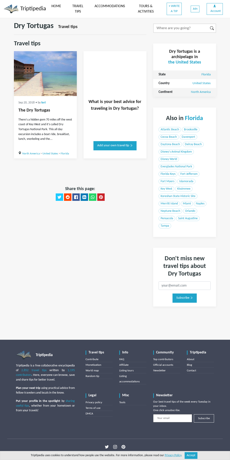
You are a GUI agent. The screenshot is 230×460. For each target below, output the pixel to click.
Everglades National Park (176, 166)
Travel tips (67, 27)
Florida (65, 153)
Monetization (93, 365)
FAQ (121, 359)
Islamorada (186, 181)
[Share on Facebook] (76, 197)
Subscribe (183, 298)
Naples (200, 203)
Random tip (92, 376)
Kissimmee (183, 188)
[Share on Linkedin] (84, 197)
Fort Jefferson (188, 174)
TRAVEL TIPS (77, 8)
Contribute (92, 359)
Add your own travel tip (113, 145)
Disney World (169, 159)
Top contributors (163, 359)
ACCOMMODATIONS (110, 6)
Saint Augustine (188, 218)
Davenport (188, 137)
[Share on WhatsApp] (92, 197)
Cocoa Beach (169, 137)
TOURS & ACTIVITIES (146, 8)
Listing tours (126, 370)
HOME (56, 6)
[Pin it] (101, 197)
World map (92, 370)
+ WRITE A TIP (174, 8)
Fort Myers (167, 181)
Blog (189, 365)
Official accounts (163, 365)
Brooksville (190, 129)
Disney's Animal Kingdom (176, 151)
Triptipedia (32, 9)
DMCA (89, 413)
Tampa (165, 225)
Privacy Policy (173, 455)
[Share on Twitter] (59, 197)
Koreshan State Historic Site (178, 196)
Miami (187, 203)
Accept (191, 455)
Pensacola (167, 218)
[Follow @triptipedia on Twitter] (107, 446)
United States (50, 153)
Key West (166, 188)
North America (31, 153)
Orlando (190, 211)
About (190, 359)
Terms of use (93, 408)
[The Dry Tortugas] (45, 73)
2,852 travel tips (33, 370)
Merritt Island (169, 203)
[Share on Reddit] (67, 197)
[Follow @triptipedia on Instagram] (115, 446)
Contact (191, 370)
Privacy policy (94, 402)
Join (195, 8)
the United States (184, 62)
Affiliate (123, 365)
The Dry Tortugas (34, 110)
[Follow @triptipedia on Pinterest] (123, 446)
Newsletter (159, 370)
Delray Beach (193, 144)
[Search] (212, 28)
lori (43, 102)
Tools (122, 402)
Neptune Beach (170, 211)
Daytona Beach (170, 144)
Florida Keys (168, 174)
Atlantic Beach (170, 129)
